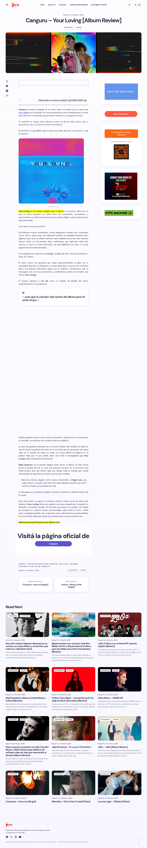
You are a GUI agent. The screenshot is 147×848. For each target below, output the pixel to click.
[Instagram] (15, 837)
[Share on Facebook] (7, 86)
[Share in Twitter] (7, 81)
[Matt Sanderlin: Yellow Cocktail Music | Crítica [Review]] (27, 679)
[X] (11, 837)
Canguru (53, 543)
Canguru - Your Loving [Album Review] (34, 564)
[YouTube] (20, 837)
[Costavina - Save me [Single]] (35, 584)
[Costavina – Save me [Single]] (27, 783)
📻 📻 (63, 100)
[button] (7, 4)
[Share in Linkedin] (7, 90)
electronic (74, 564)
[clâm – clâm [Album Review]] (119, 728)
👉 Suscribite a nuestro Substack (121, 133)
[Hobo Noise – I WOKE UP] (119, 679)
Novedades (68, 27)
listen (31, 566)
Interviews (13, 616)
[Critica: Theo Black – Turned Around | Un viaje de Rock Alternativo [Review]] (73, 679)
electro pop (63, 564)
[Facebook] (7, 837)
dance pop (54, 564)
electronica (23, 566)
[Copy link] (7, 95)
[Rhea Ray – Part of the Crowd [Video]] (73, 783)
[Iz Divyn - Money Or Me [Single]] (71, 584)
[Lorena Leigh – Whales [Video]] (119, 783)
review (37, 566)
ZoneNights (45, 566)
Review (79, 27)
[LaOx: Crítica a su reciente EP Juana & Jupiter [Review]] (119, 625)
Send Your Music (121, 114)
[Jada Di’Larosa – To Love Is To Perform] (73, 728)
